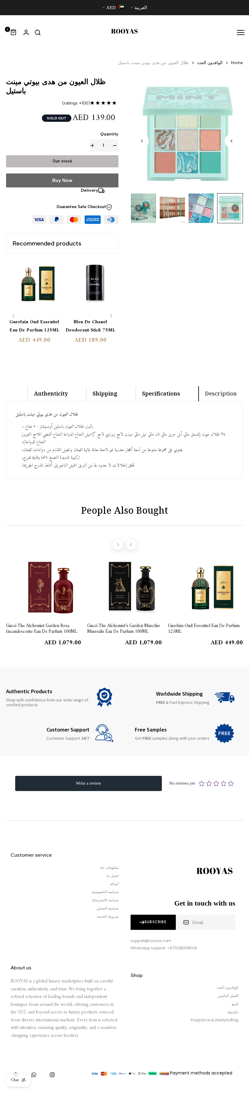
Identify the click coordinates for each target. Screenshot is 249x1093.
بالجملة (232, 1012)
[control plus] (93, 145)
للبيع (235, 1004)
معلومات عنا (109, 867)
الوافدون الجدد (210, 62)
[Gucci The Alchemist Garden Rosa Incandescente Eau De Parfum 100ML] (43, 587)
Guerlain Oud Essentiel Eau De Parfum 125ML (34, 326)
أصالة (114, 884)
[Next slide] (142, 141)
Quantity (109, 134)
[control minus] (113, 145)
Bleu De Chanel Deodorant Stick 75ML (90, 326)
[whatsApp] (33, 1074)
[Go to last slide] (232, 141)
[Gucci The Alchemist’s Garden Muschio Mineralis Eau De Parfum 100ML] (124, 587)
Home (237, 62)
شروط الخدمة (107, 916)
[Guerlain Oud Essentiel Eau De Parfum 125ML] (34, 287)
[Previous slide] (13, 315)
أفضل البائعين (228, 995)
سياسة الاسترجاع (105, 900)
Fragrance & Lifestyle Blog (214, 1020)
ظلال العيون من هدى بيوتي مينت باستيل (153, 62)
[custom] (52, 1074)
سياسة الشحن (107, 908)
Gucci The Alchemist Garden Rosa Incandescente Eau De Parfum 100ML (41, 628)
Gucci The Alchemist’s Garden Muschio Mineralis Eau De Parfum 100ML (123, 628)
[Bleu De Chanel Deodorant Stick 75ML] (90, 287)
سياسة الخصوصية (105, 891)
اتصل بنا (112, 875)
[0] (13, 32)
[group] (230, 208)
